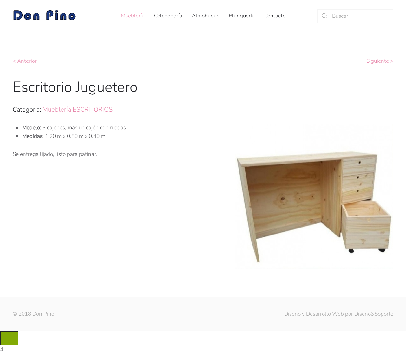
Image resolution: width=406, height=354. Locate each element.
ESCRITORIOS (93, 109)
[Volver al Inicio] (44, 16)
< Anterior (25, 61)
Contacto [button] (274, 15)
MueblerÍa (57, 109)
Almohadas (205, 15)
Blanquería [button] (242, 15)
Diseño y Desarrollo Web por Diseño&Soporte (338, 314)
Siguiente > (379, 61)
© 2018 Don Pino (33, 314)
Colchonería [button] (168, 15)
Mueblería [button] (133, 15)
